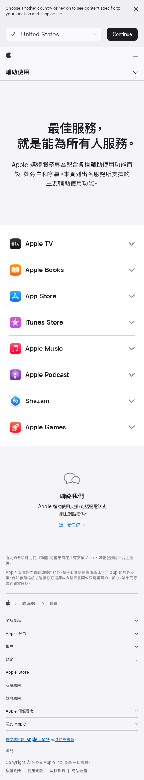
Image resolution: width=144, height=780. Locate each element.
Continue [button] (122, 34)
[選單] (135, 55)
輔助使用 (18, 72)
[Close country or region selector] (136, 9)
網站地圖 (79, 771)
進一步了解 (72, 526)
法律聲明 (57, 771)
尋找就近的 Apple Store (28, 739)
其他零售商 (64, 739)
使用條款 (35, 771)
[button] (53, 34)
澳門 (9, 751)
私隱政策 (13, 771)
